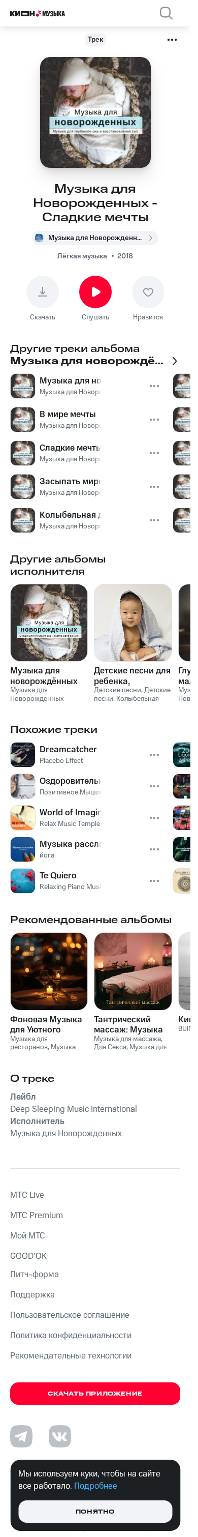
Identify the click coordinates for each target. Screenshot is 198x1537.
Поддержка (32, 1295)
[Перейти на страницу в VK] (60, 1436)
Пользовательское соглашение (69, 1315)
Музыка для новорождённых (44, 676)
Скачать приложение (95, 1394)
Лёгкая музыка (82, 256)
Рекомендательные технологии (70, 1356)
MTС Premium (36, 1215)
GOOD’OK (28, 1256)
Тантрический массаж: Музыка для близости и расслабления (128, 1025)
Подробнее (95, 1486)
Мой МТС (27, 1236)
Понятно (95, 1512)
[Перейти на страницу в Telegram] (21, 1436)
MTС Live (27, 1195)
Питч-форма (34, 1274)
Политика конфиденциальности (70, 1335)
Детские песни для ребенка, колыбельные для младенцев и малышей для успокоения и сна (132, 676)
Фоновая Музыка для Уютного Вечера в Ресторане (46, 1025)
